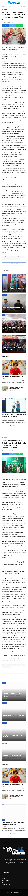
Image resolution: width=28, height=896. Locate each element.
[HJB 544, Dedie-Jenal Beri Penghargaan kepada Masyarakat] (14, 711)
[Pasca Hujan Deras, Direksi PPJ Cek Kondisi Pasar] (14, 731)
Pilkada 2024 (13, 258)
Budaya (3, 682)
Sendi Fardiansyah (6, 666)
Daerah (3, 335)
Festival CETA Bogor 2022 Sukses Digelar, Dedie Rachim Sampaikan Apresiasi (12, 695)
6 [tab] (17, 426)
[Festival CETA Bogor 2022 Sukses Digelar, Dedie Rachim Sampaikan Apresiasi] (14, 691)
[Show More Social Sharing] (25, 25)
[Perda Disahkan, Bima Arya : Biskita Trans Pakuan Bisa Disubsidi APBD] (14, 813)
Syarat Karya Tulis (6, 884)
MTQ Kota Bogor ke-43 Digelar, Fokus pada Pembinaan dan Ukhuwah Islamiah (13, 287)
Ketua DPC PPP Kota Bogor (15, 664)
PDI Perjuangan (5, 258)
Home (3, 6)
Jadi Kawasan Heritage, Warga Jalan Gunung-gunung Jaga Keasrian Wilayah (13, 328)
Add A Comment (14, 263)
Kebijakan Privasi (5, 876)
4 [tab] (14, 426)
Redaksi (3, 882)
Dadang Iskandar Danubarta (17, 256)
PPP (23, 664)
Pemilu (9, 6)
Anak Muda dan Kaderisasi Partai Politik (12, 376)
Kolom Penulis (5, 373)
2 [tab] (12, 426)
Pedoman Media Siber (6, 880)
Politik (6, 6)
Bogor (3, 315)
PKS (19, 258)
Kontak (3, 878)
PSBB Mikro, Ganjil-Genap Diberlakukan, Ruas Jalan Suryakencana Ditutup (13, 756)
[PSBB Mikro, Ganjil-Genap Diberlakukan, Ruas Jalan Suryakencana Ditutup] (14, 752)
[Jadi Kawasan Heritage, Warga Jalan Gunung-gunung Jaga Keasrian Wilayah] (14, 323)
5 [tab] (16, 426)
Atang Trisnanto (5, 256)
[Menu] (2, 2)
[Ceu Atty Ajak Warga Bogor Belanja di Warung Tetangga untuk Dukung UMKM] (14, 344)
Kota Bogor (4, 9)
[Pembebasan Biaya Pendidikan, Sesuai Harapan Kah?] (5, 388)
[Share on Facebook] (5, 25)
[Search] (26, 2)
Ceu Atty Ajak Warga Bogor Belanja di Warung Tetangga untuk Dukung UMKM (13, 348)
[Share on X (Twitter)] (12, 25)
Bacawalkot (4, 664)
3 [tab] (13, 426)
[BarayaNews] (14, 2)
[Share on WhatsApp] (19, 25)
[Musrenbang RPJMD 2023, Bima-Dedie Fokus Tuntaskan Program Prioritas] (14, 405)
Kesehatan (4, 743)
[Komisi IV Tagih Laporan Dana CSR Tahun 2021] (14, 303)
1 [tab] (10, 426)
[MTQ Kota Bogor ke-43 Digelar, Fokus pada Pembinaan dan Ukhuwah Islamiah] (14, 283)
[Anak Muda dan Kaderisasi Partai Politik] (14, 367)
